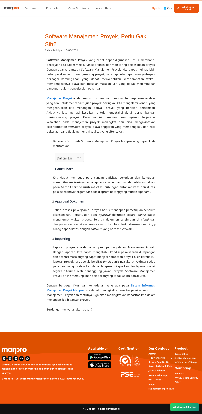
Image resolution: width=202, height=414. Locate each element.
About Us (102, 8)
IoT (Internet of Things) (186, 362)
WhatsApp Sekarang (184, 407)
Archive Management (185, 358)
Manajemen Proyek (59, 98)
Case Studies (77, 8)
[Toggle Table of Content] (76, 157)
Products (52, 8)
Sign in (156, 8)
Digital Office (181, 353)
